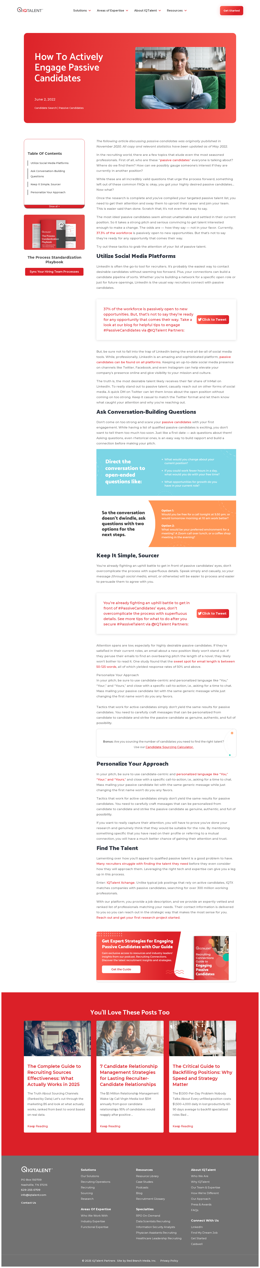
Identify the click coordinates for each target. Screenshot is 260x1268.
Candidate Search (45, 108)
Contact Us (28, 1202)
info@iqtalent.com (33, 1195)
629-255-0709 (30, 1189)
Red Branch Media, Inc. (141, 1260)
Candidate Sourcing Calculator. (170, 747)
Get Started (232, 10)
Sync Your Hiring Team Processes (54, 271)
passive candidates (175, 160)
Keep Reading (37, 1126)
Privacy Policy (169, 1260)
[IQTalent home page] (47, 1169)
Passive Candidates (71, 108)
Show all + (54, 206)
